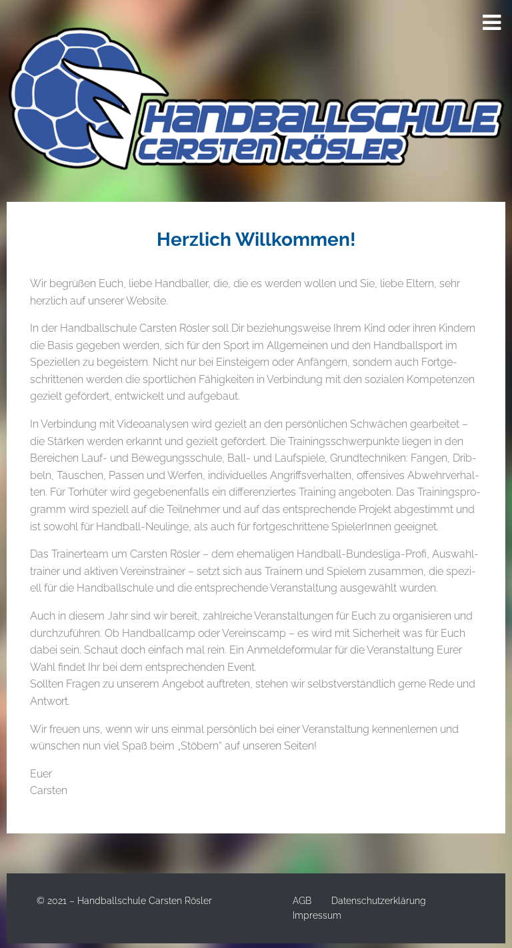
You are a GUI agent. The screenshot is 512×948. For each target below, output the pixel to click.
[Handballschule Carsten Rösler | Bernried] (256, 101)
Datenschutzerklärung (378, 900)
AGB (302, 900)
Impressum (317, 915)
